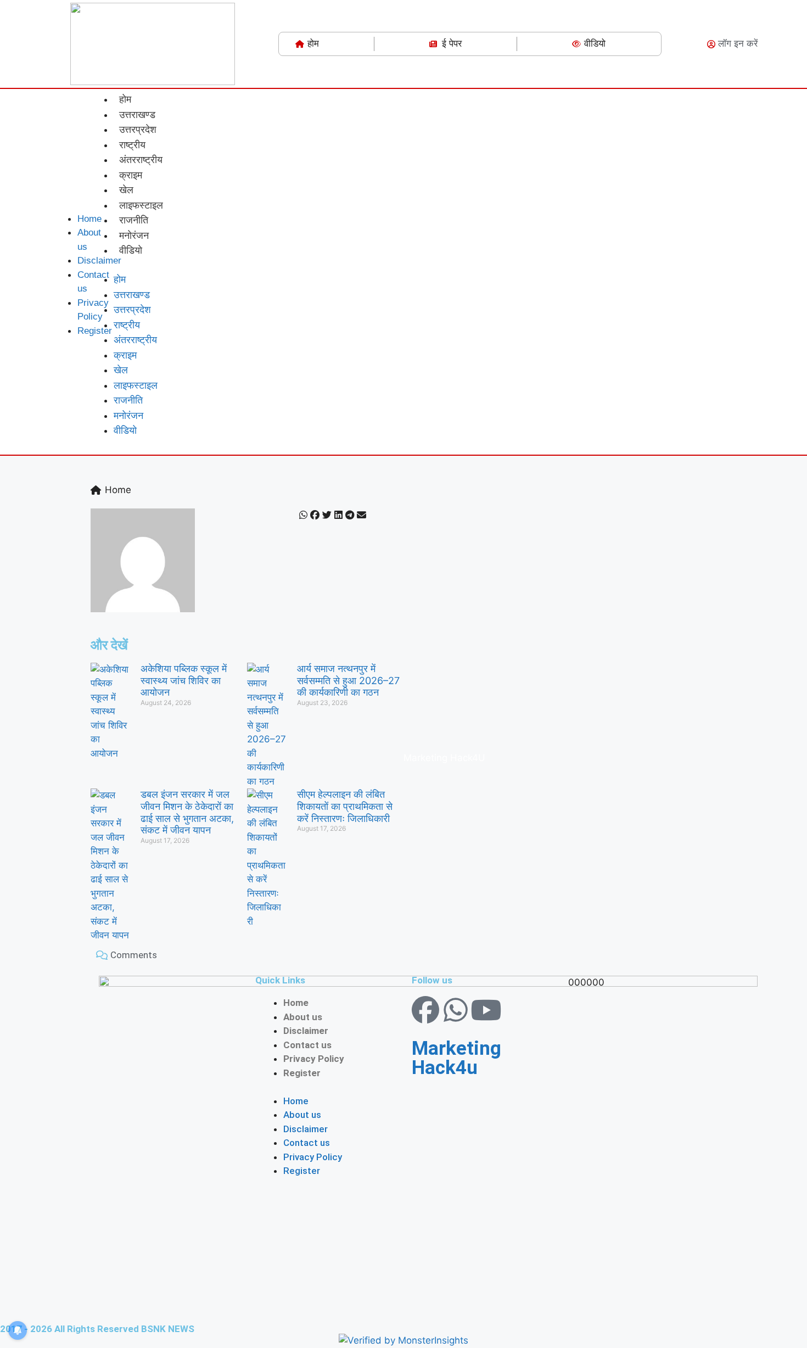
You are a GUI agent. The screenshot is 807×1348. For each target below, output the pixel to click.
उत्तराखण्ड (137, 114)
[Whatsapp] (455, 1009)
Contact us (307, 1044)
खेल (126, 189)
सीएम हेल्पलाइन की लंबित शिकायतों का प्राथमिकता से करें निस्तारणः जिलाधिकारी (345, 806)
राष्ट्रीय (132, 144)
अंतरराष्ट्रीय (140, 159)
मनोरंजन (134, 235)
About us (302, 1016)
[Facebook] (425, 1009)
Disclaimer (305, 1030)
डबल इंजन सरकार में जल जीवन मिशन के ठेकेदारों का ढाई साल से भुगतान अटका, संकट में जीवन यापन (187, 812)
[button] (64, 202)
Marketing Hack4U (444, 757)
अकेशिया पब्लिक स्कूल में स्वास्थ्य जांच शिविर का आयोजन (184, 680)
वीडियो (130, 249)
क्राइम (130, 174)
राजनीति (133, 219)
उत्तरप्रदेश (137, 129)
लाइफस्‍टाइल (141, 204)
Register (302, 1072)
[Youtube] (486, 1009)
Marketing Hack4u (456, 1058)
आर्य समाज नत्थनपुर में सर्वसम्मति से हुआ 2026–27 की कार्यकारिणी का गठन (348, 680)
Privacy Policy (313, 1058)
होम (125, 98)
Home (296, 1002)
